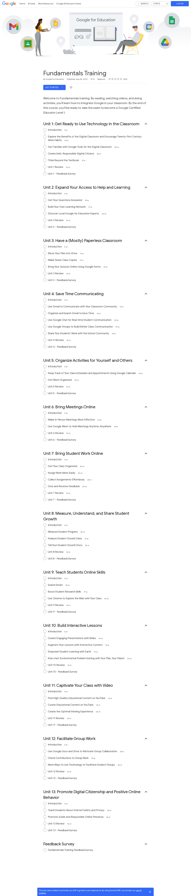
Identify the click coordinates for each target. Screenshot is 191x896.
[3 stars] (115, 79)
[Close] (150, 892)
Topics (156, 3)
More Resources (45, 3)
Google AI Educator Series (68, 3)
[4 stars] (118, 79)
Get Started (52, 87)
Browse (31, 3)
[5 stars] (121, 79)
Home (22, 3)
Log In (179, 3)
